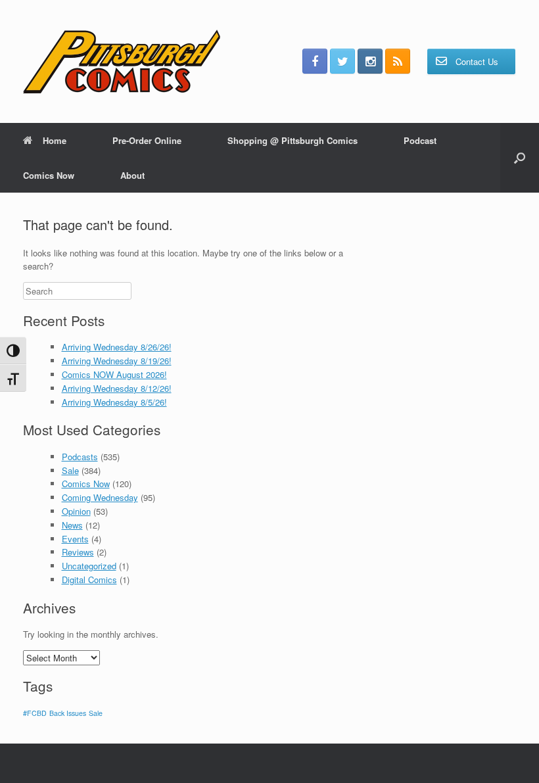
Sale (70, 470)
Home (54, 140)
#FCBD (35, 713)
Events (75, 539)
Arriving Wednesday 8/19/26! (117, 360)
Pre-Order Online (146, 140)
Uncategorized (89, 565)
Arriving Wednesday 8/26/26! (117, 347)
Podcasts (80, 456)
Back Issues (67, 713)
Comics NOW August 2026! (114, 374)
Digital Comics (89, 579)
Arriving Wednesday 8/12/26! (117, 388)
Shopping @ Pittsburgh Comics (292, 140)
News (72, 525)
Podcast (420, 140)
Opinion (76, 511)
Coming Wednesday (100, 497)
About (132, 175)
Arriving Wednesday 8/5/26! (114, 402)
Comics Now (48, 175)
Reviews (78, 552)
